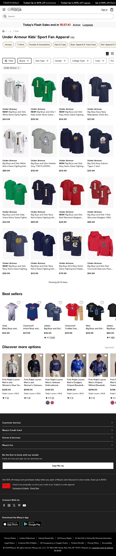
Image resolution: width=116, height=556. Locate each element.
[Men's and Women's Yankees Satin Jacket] (33, 365)
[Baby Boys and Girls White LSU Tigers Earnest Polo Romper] (11, 311)
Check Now (34, 488)
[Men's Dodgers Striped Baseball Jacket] (76, 365)
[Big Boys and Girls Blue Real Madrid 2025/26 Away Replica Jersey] (53, 311)
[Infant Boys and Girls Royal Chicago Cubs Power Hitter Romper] (32, 311)
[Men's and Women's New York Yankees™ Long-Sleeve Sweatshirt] (12, 365)
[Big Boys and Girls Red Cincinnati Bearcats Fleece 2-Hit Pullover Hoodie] (100, 244)
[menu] (4, 9)
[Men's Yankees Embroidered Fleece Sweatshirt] (55, 365)
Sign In (104, 9)
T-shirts (20, 44)
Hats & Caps (60, 44)
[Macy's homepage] (4, 32)
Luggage (88, 24)
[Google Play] (32, 524)
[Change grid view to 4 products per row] (107, 54)
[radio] (47, 402)
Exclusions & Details (21, 488)
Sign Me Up (58, 465)
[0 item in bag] (112, 10)
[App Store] (10, 524)
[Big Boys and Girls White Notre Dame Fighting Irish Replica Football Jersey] (16, 141)
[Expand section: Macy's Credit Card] (58, 430)
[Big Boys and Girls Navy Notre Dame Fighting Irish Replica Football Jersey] (44, 192)
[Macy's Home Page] (14, 10)
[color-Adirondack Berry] (112, 402)
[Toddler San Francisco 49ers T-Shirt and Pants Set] (74, 311)
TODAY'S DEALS (11, 3)
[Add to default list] (18, 302)
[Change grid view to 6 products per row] (112, 53)
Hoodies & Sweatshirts (39, 44)
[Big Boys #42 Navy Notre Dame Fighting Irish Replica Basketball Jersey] (72, 244)
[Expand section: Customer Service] (58, 422)
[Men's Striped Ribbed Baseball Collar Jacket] (98, 365)
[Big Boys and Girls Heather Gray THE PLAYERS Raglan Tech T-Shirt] (44, 141)
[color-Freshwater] (47, 402)
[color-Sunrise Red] (52, 402)
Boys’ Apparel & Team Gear (83, 44)
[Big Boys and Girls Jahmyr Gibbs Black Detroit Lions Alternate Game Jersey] (95, 311)
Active (77, 24)
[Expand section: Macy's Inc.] (58, 445)
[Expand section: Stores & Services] (58, 437)
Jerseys (8, 44)
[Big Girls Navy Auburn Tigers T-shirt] (100, 141)
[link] (16, 114)
